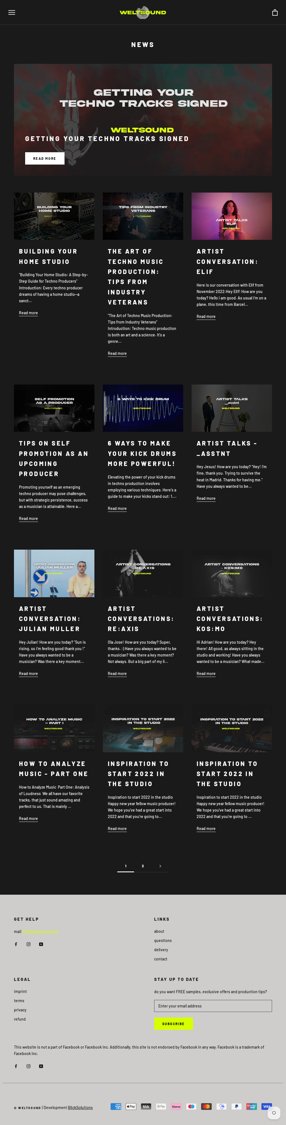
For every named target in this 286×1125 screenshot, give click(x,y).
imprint (20, 991)
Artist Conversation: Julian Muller (50, 618)
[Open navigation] (11, 12)
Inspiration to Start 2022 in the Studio (139, 773)
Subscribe (173, 1024)
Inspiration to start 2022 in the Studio (227, 773)
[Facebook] (16, 943)
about (159, 931)
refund (20, 1019)
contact (160, 959)
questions (163, 940)
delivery (161, 949)
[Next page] (160, 866)
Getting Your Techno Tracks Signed (107, 138)
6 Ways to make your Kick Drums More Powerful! (142, 453)
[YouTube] (41, 943)
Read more (44, 158)
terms (19, 1000)
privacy (20, 1009)
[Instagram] (28, 943)
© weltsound (27, 1108)
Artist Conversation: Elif (228, 261)
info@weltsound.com (40, 931)
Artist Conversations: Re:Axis (141, 618)
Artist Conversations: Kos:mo (230, 618)
